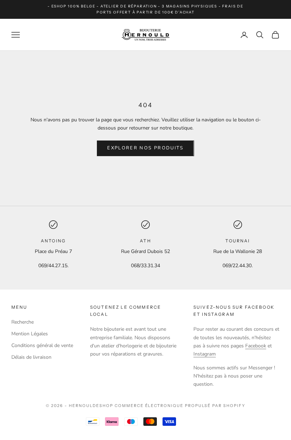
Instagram (204, 354)
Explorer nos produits (145, 148)
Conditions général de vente (42, 345)
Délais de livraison (31, 357)
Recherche (22, 322)
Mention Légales (29, 333)
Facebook (255, 345)
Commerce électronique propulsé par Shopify (180, 405)
